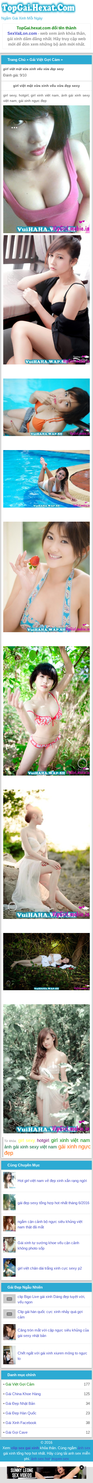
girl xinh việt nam (70, 1140)
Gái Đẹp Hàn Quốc (20, 1413)
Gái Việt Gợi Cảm (45, 59)
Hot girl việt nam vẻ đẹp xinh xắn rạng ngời (52, 1181)
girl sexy (26, 1140)
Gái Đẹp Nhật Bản (20, 1403)
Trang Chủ (16, 59)
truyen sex (60, 1459)
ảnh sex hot (40, 1459)
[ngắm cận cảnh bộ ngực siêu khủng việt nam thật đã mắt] (9, 1230)
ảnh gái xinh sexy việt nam (30, 1146)
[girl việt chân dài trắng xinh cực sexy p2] (9, 1275)
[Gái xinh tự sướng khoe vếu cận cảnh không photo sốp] (9, 1251)
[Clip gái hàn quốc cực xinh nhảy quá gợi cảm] (9, 1317)
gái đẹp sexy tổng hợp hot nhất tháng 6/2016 (53, 1203)
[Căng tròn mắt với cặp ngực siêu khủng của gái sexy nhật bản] (9, 1339)
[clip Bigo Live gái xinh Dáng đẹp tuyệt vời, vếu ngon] (9, 1302)
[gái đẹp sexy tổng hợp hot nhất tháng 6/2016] (9, 1209)
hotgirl (43, 1140)
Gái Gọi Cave (16, 1432)
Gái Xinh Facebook (20, 1423)
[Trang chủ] (38, 13)
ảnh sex (84, 1448)
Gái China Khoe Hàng (23, 1394)
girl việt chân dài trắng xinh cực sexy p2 (50, 1268)
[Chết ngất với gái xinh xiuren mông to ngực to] (9, 1363)
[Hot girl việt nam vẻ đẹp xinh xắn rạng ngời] (9, 1187)
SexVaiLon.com (22, 33)
